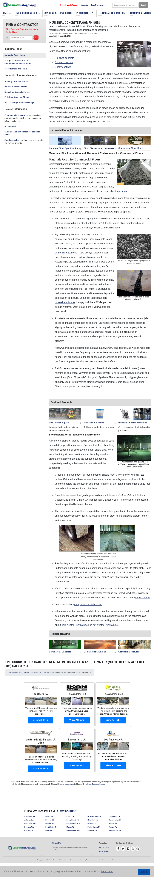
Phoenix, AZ (92, 830)
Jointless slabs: (12, 140)
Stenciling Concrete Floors (17, 92)
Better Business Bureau (96, 784)
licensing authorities (67, 784)
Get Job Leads (104, 847)
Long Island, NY (72, 820)
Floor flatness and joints (16, 69)
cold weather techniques (75, 625)
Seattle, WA (113, 823)
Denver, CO (49, 820)
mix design (122, 191)
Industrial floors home (15, 55)
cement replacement (66, 252)
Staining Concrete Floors (16, 81)
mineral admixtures (65, 302)
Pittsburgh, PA (114, 816)
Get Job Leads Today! (69, 5)
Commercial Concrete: (15, 115)
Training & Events (140, 13)
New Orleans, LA (94, 816)
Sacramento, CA (115, 820)
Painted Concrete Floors (16, 87)
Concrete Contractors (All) (32, 672)
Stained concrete (64, 62)
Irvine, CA (70, 816)
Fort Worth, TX (51, 827)
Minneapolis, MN (73, 830)
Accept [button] (144, 871)
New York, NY (93, 820)
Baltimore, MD (29, 823)
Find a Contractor (26, 13)
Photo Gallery (84, 13)
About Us (84, 5)
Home (5, 13)
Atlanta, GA (29, 820)
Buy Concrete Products (58, 13)
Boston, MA (29, 827)
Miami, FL (70, 827)
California (46, 672)
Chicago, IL (28, 830)
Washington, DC (115, 830)
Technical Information (111, 13)
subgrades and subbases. (88, 604)
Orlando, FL (92, 823)
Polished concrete (64, 58)
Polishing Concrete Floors (17, 97)
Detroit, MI (49, 823)
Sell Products (104, 851)
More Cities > (68, 810)
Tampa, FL (113, 827)
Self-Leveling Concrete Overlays (19, 102)
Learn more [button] (107, 871)
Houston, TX (50, 830)
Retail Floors (10, 126)
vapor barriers (142, 597)
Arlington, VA (29, 816)
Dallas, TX (49, 816)
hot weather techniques (105, 625)
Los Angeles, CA (73, 823)
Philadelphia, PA (94, 827)
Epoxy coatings (63, 67)
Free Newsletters (98, 5)
